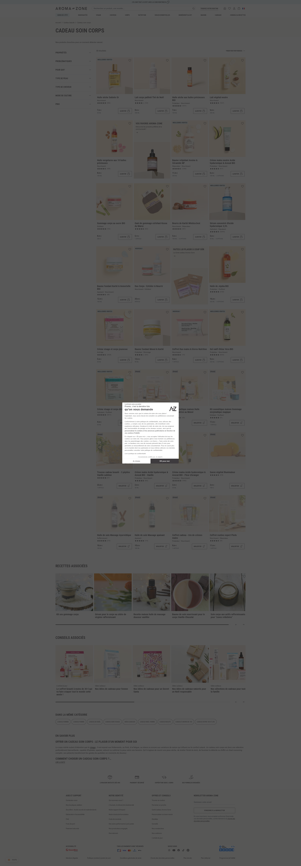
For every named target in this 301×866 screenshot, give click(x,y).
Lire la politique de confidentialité (135, 453)
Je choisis (136, 461)
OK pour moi (165, 461)
